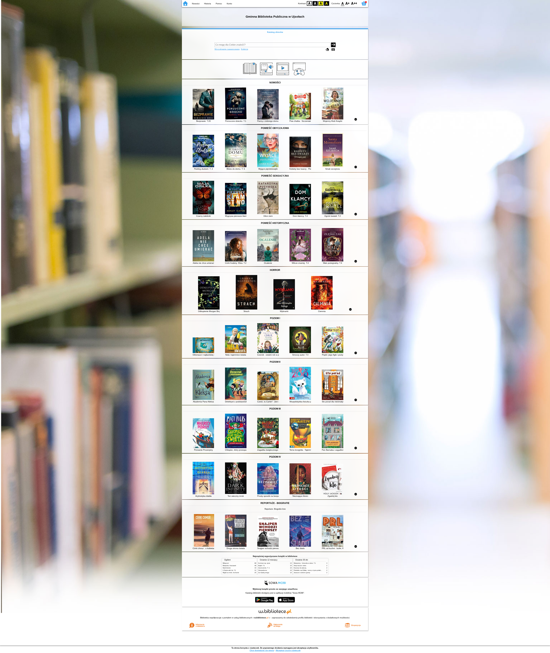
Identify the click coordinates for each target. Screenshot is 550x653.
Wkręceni (226, 563)
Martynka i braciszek (229, 565)
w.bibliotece (261, 617)
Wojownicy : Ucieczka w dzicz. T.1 (305, 563)
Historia (207, 3)
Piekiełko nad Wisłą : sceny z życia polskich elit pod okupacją (314, 570)
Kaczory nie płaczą (300, 568)
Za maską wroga (263, 572)
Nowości (196, 3)
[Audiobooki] (266, 75)
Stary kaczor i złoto (300, 565)
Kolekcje (244, 49)
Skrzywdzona (262, 570)
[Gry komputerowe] (299, 75)
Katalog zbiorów (275, 32)
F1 (347, 3)
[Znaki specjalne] (333, 49)
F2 (354, 3)
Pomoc (219, 3)
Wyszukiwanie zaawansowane (227, 49)
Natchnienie (227, 568)
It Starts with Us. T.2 (229, 570)
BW (315, 3)
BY (326, 3)
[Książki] (250, 75)
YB (320, 3)
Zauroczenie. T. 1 (264, 568)
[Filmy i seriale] (283, 75)
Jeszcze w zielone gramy (302, 572)
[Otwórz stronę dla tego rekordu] (204, 104)
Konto (229, 3)
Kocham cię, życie (264, 563)
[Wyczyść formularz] (327, 49)
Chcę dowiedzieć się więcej (262, 650)
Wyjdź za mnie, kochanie (231, 572)
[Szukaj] (333, 45)
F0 (342, 3)
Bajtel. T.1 (261, 565)
